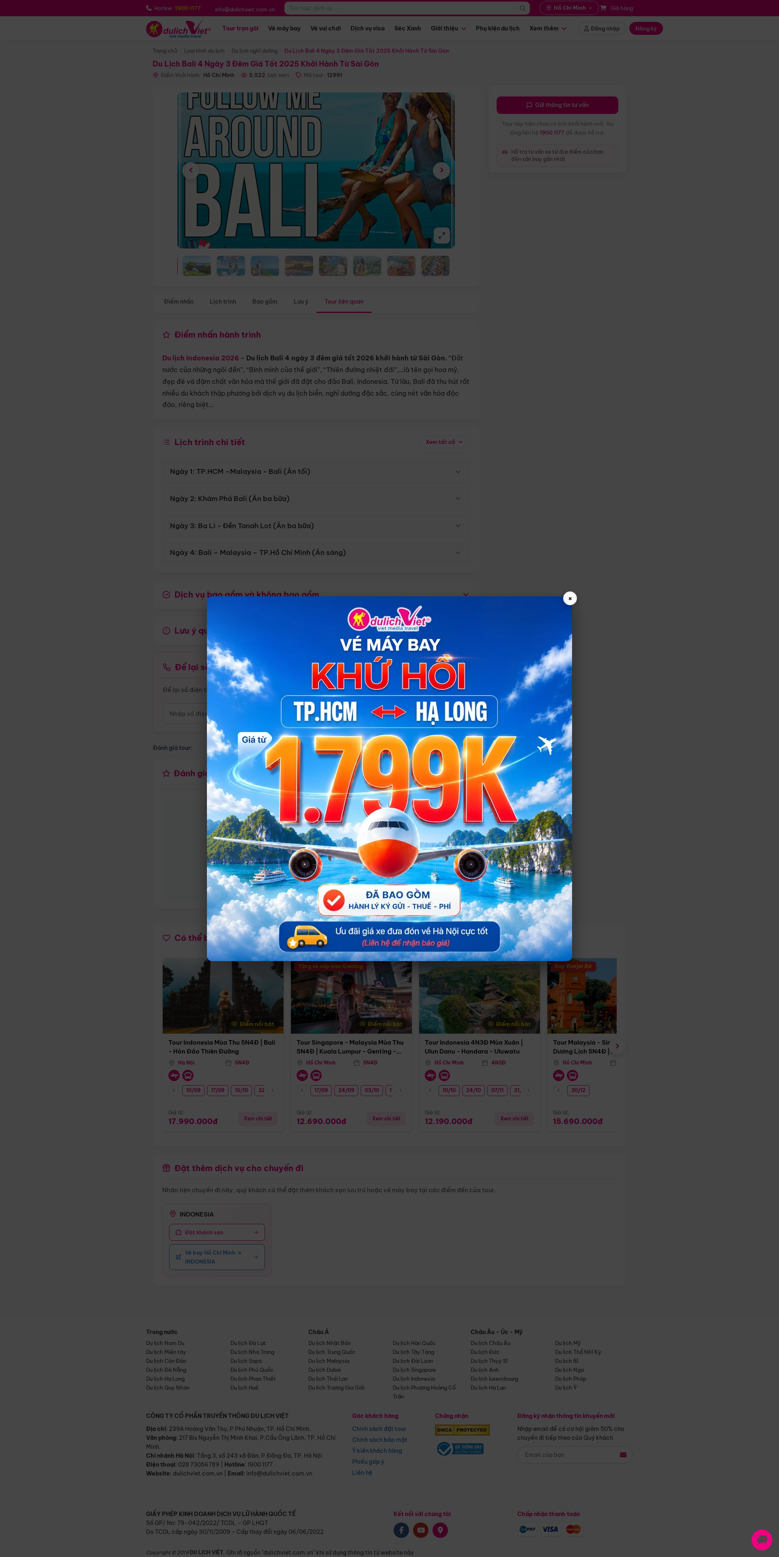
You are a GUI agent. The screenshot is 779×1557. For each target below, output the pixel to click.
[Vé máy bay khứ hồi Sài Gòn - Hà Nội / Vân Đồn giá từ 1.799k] (389, 778)
